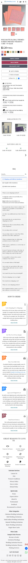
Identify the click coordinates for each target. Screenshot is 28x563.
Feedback (14, 504)
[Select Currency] (18, 2)
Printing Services (14, 548)
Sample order (14, 58)
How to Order (14, 484)
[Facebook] (7, 555)
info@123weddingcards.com (18, 372)
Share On (12, 78)
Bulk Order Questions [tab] (10, 186)
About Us (14, 499)
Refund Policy (14, 487)
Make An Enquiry (14, 74)
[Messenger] (19, 78)
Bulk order (14, 62)
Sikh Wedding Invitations (14, 517)
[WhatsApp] (17, 78)
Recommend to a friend (14, 507)
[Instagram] (18, 555)
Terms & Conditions (14, 479)
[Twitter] (10, 555)
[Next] (25, 130)
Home (14, 494)
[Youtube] (20, 555)
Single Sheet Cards (14, 527)
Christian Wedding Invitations (14, 514)
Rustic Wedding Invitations (14, 525)
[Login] (23, 2)
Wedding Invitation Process (14, 542)
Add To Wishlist (14, 71)
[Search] (25, 2)
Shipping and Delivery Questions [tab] (13, 179)
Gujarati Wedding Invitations (14, 522)
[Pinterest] (13, 555)
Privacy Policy (14, 481)
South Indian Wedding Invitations (14, 519)
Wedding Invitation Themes (14, 545)
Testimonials (14, 502)
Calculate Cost (14, 66)
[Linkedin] (15, 555)
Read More (14, 323)
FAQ (14, 476)
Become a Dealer (14, 537)
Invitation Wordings (14, 540)
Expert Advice (14, 496)
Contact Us (14, 473)
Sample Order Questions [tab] (11, 183)
